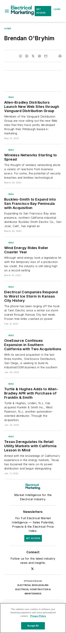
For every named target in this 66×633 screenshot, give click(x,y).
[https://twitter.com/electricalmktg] (32, 568)
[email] (46, 56)
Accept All (33, 625)
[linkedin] (27, 56)
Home (7, 28)
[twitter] (33, 56)
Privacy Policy (38, 616)
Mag (11, 97)
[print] (60, 56)
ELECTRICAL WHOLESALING (33, 585)
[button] (7, 11)
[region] (33, 618)
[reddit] (39, 56)
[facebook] (20, 56)
